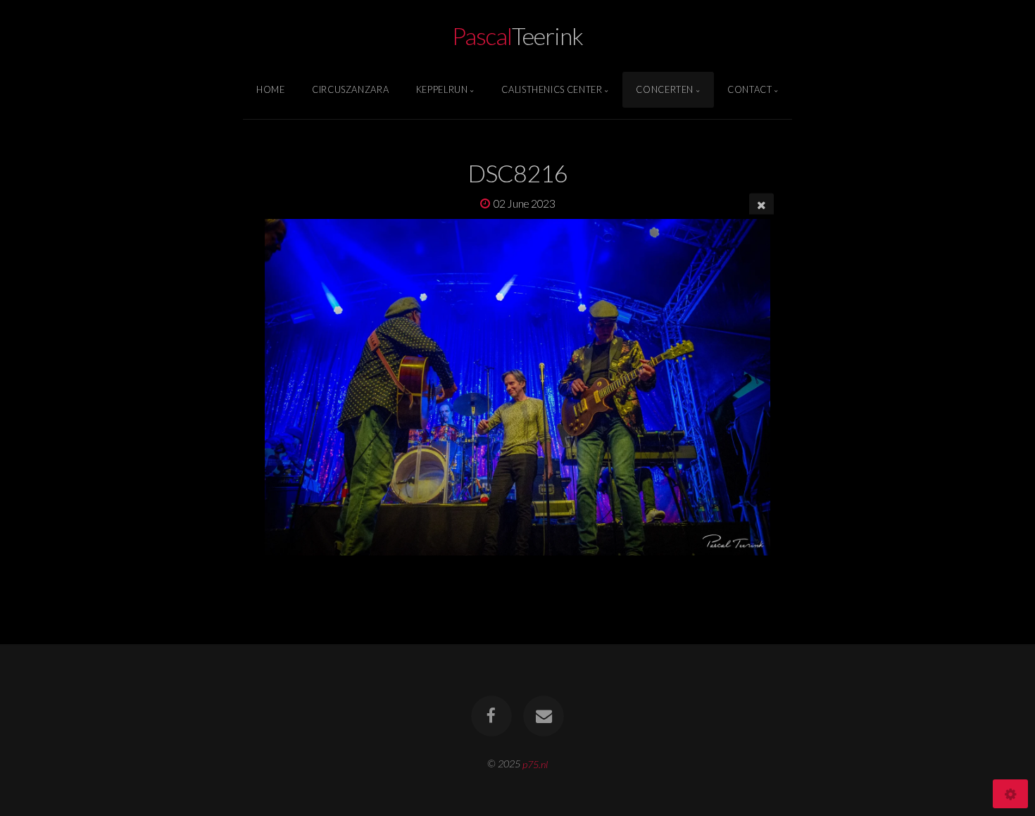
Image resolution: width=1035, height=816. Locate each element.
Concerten (665, 89)
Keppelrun (442, 89)
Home (270, 89)
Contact (749, 89)
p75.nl (535, 764)
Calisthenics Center (551, 89)
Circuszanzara (350, 89)
